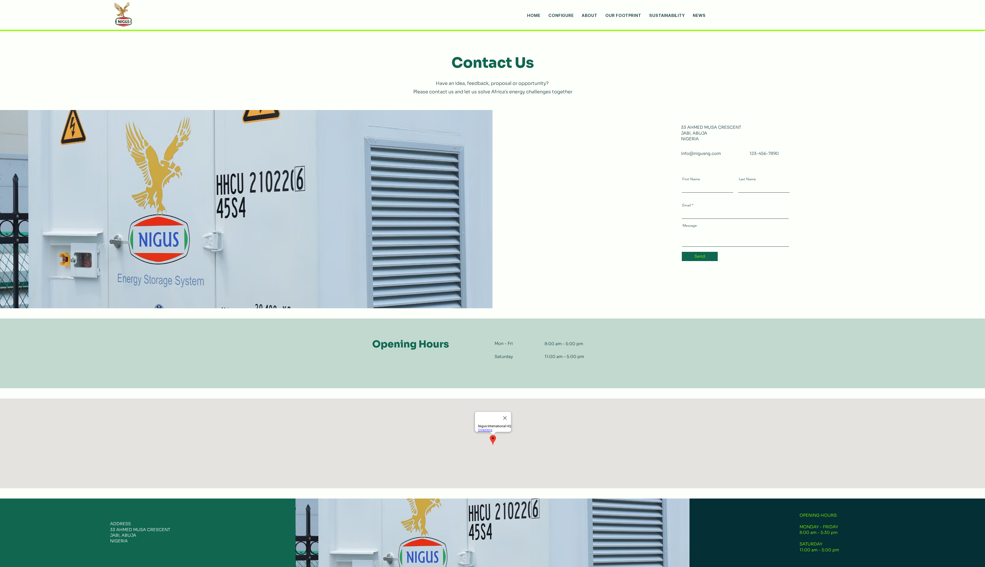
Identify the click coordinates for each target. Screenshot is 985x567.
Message (690, 225)
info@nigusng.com (701, 153)
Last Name (747, 179)
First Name (691, 179)
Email (686, 205)
